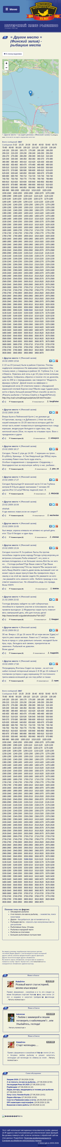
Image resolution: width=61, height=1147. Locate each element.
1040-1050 (17, 193)
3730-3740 (6, 347)
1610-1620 (39, 224)
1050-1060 (28, 193)
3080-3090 (6, 310)
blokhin (56, 589)
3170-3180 (49, 313)
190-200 (49, 150)
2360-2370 (39, 267)
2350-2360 (28, 267)
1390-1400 (17, 213)
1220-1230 (49, 202)
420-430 (40, 162)
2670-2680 (49, 284)
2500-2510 (28, 276)
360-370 (40, 159)
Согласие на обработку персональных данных (21, 1141)
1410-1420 (39, 213)
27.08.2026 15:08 (14, 1092)
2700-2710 (28, 287)
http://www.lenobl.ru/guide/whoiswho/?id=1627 (23, 615)
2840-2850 (17, 296)
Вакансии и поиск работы (18, 1105)
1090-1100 (17, 196)
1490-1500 (17, 219)
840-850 (40, 182)
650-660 (31, 173)
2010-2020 (39, 247)
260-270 (5, 156)
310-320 (49, 156)
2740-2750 (17, 290)
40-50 (41, 145)
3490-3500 (17, 333)
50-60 (47, 145)
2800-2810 (28, 293)
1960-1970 (39, 244)
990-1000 (15, 190)
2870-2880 (49, 296)
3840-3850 (17, 353)
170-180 (31, 150)
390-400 (14, 162)
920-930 (5, 187)
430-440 (49, 162)
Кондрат (55, 619)
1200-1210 (27, 202)
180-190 (40, 150)
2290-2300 (17, 264)
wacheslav (54, 515)
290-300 (31, 156)
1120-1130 (48, 196)
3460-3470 (39, 330)
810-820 (14, 182)
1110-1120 (38, 196)
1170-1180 (48, 199)
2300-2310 (28, 264)
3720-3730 (49, 344)
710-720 (31, 176)
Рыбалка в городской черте (22, 930)
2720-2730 (49, 287)
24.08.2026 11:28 (42, 1102)
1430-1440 (6, 216)
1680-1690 (6, 230)
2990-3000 (17, 304)
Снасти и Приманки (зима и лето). (21, 1100)
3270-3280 (49, 318)
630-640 (14, 173)
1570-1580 (49, 221)
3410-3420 (39, 327)
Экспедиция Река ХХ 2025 (18, 1085)
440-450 (5, 165)
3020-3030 (49, 304)
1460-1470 (39, 216)
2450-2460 (28, 273)
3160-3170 (39, 313)
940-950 (23, 187)
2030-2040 (6, 250)
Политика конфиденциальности (37, 1138)
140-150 (5, 150)
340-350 (23, 159)
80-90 (11, 147)
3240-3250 (17, 318)
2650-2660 (28, 284)
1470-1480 (49, 216)
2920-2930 (49, 299)
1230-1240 (6, 205)
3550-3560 (28, 336)
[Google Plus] (56, 360)
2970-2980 (49, 301)
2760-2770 (39, 290)
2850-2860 (28, 296)
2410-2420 (39, 270)
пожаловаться (39, 402)
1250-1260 (28, 205)
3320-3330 (49, 321)
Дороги (13, 919)
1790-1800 (17, 236)
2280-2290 (6, 264)
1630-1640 (6, 227)
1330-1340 (6, 210)
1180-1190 (6, 202)
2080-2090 (6, 253)
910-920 (49, 185)
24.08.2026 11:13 (37, 1105)
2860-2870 (39, 296)
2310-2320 (39, 264)
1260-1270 (39, 205)
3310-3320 (39, 321)
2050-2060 (28, 250)
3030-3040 (6, 307)
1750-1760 (28, 233)
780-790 (40, 179)
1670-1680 (49, 227)
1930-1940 (6, 244)
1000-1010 (25, 190)
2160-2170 (39, 256)
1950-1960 (28, 244)
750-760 (14, 179)
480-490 (40, 165)
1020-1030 (46, 190)
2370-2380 (49, 267)
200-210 (5, 153)
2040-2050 (17, 250)
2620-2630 (49, 281)
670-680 (49, 173)
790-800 (49, 179)
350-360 (31, 159)
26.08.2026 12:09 (44, 1100)
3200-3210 (28, 316)
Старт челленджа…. (27, 1045)
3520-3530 (49, 333)
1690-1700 (17, 230)
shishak (55, 537)
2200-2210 (28, 259)
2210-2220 (39, 259)
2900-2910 (28, 299)
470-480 (31, 165)
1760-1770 (39, 233)
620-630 (5, 173)
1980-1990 (6, 247)
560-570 (5, 170)
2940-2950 (17, 301)
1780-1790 (6, 236)
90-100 (18, 147)
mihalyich (55, 438)
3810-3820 (39, 350)
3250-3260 (28, 318)
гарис (56, 681)
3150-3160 (28, 313)
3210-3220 (39, 316)
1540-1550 (17, 221)
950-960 (31, 187)
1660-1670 (39, 227)
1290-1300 (17, 207)
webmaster (42, 1146)
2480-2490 (6, 276)
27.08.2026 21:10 (26, 1087)
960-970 (40, 187)
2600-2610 (28, 281)
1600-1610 (28, 224)
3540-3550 (17, 336)
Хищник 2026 (12, 1079)
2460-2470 (39, 273)
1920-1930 (49, 241)
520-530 (23, 167)
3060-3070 (39, 307)
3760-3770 (39, 347)
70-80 (4, 147)
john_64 (55, 469)
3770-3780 (49, 347)
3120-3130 (49, 310)
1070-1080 (49, 193)
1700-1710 (28, 230)
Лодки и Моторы (14, 1097)
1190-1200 (17, 202)
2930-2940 (6, 301)
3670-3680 (49, 341)
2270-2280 (49, 261)
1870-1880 (49, 239)
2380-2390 (6, 270)
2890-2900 (17, 299)
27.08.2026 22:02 (37, 1085)
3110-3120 (38, 310)
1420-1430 (49, 213)
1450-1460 (28, 216)
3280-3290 (6, 321)
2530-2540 (6, 279)
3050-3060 (28, 307)
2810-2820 (39, 293)
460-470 (23, 165)
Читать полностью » (16, 1000)
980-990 (5, 190)
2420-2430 (49, 270)
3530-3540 (6, 336)
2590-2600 (17, 281)
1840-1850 (17, 239)
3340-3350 (17, 324)
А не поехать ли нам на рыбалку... (25, 914)
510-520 (14, 167)
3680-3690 (6, 344)
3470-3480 (49, 330)
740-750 (5, 179)
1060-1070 (39, 193)
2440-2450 (17, 273)
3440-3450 (17, 330)
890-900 (31, 185)
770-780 (31, 179)
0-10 (15, 145)
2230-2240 (6, 261)
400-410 (23, 162)
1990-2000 (17, 247)
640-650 (23, 173)
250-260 (49, 153)
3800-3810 (28, 350)
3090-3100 (17, 310)
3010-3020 (39, 304)
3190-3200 (17, 316)
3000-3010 (28, 304)
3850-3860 (28, 353)
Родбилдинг (12, 1087)
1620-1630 (49, 224)
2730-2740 (6, 290)
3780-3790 (6, 350)
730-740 (49, 176)
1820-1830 (49, 236)
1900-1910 (28, 241)
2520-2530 (49, 276)
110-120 (35, 147)
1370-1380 (49, 210)
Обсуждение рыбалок (20, 912)
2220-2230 (49, 259)
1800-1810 (28, 236)
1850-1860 (28, 239)
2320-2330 (49, 264)
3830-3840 (6, 353)
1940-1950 (17, 244)
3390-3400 (17, 327)
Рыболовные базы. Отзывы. (22, 927)
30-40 (34, 145)
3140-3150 (17, 313)
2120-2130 (49, 253)
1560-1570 (39, 221)
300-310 (40, 156)
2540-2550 (17, 279)
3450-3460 (28, 330)
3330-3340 (6, 324)
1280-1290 (6, 207)
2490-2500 (17, 276)
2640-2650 (17, 284)
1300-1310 (28, 207)
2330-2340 (6, 267)
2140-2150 (17, 256)
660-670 (40, 173)
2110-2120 (38, 253)
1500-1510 (28, 219)
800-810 (5, 182)
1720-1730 (49, 230)
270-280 (14, 156)
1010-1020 (36, 190)
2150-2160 (28, 256)
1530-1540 (6, 221)
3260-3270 (39, 318)
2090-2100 (17, 253)
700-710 (23, 176)
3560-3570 (39, 336)
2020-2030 (49, 247)
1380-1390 (6, 213)
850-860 (49, 182)
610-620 (49, 170)
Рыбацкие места (17, 922)
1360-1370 (39, 210)
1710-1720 (39, 230)
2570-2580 (49, 279)
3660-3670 (39, 341)
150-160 (14, 150)
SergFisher (54, 401)
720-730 (40, 176)
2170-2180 (49, 256)
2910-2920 (39, 299)
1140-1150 (17, 199)
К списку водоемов (14, 54)
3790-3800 (17, 350)
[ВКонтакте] (50, 360)
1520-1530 (49, 219)
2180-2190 (6, 259)
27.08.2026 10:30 (29, 1097)
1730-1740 (6, 233)
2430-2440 (6, 273)
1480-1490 (6, 219)
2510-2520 (39, 276)
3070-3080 (49, 307)
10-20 (21, 145)
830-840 (31, 182)
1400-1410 (28, 213)
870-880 (14, 185)
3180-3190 (6, 316)
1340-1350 (17, 210)
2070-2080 (49, 250)
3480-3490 (6, 333)
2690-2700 (17, 287)
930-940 (14, 187)
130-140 (52, 147)
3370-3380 (49, 324)
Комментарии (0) (17, 402)
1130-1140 (6, 199)
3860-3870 (39, 353)
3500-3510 (28, 333)
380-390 (5, 162)
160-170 (23, 150)
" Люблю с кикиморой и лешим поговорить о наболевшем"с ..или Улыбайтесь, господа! (34, 1020)
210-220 (14, 153)
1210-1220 (38, 202)
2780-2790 (6, 293)
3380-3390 (6, 327)
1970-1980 (49, 244)
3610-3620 (39, 338)
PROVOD (55, 494)
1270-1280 (49, 205)
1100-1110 (28, 196)
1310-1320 (39, 207)
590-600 (31, 170)
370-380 (49, 159)
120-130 (43, 147)
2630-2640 (6, 284)
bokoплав (20, 1014)
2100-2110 (28, 253)
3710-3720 (39, 344)
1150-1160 (27, 199)
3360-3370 (39, 324)
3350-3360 (28, 324)
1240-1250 (17, 205)
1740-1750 (17, 233)
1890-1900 (17, 241)
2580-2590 (6, 281)
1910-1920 (39, 241)
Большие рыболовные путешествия (26, 935)
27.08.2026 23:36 (26, 1079)
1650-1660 (28, 227)
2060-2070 (39, 250)
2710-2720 (39, 287)
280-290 (23, 156)
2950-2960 (28, 301)
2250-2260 (28, 261)
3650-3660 (28, 341)
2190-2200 (17, 259)
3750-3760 (28, 347)
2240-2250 (17, 261)
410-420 (31, 162)
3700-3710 (28, 344)
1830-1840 (6, 239)
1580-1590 (6, 224)
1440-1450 (17, 216)
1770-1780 (49, 233)
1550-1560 (28, 221)
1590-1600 (17, 224)
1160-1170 (38, 199)
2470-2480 (49, 273)
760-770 (23, 179)
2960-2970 (39, 301)
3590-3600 (17, 338)
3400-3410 (28, 327)
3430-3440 (6, 330)
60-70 (54, 145)
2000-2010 (28, 247)
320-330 (5, 159)
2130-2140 (6, 256)
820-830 (23, 182)
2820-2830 (49, 293)
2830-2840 (6, 296)
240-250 (40, 153)
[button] (30, 93)
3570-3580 (49, 336)
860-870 (5, 185)
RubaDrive (20, 982)
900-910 (40, 185)
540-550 (40, 167)
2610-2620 (39, 281)
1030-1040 (6, 193)
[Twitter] (53, 360)
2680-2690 (6, 287)
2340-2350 (17, 267)
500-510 (5, 167)
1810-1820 (39, 236)
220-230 (23, 153)
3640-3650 (17, 341)
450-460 (14, 165)
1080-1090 (6, 196)
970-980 (49, 187)
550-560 (49, 167)
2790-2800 (17, 293)
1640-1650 (17, 227)
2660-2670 (39, 284)
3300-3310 (28, 321)
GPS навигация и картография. (20, 1102)
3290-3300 (17, 321)
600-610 (40, 170)
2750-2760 (28, 290)
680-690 (5, 176)
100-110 (26, 147)
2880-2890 (6, 299)
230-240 (31, 153)
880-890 (23, 185)
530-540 (31, 167)
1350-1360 (28, 210)
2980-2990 (6, 304)
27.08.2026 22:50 (45, 1082)
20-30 (27, 145)
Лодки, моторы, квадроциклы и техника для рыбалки (30, 1090)
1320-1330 (49, 207)
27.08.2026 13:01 (37, 1095)
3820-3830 (49, 350)
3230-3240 (6, 318)
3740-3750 (17, 347)
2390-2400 (17, 270)
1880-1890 (6, 241)
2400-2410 (28, 270)
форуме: (26, 909)
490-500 (49, 165)
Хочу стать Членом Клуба (18, 1095)
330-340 (14, 159)
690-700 (14, 176)
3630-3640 (6, 341)
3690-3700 (17, 344)
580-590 (23, 170)
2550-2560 (28, 279)
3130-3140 (6, 313)
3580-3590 (6, 338)
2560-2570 (39, 279)
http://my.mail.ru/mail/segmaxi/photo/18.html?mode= (26, 398)
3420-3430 (49, 327)
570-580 (14, 170)
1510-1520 (39, 219)
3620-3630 (49, 338)
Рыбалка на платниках (20, 932)
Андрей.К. (54, 653)
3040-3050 (17, 307)
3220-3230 (49, 316)
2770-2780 (49, 290)
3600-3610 (28, 338)
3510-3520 (39, 333)
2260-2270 (39, 261)
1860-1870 (39, 239)
